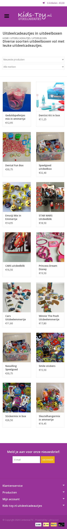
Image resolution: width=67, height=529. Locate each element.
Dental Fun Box (14, 165)
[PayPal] (53, 524)
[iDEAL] (45, 524)
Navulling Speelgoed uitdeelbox (11, 367)
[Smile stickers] (50, 347)
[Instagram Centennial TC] (36, 470)
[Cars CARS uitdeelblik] (17, 247)
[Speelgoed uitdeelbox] (50, 147)
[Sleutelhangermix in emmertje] (50, 397)
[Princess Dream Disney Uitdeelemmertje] (50, 247)
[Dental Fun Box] (17, 147)
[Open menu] (6, 15)
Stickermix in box (15, 416)
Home (6, 38)
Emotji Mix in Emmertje (13, 217)
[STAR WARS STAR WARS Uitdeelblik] (50, 197)
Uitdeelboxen (39, 38)
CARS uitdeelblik (15, 265)
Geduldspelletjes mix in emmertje (15, 117)
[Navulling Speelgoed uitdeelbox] (17, 347)
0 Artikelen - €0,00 (55, 3)
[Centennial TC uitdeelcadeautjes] (40, 16)
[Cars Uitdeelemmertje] (17, 297)
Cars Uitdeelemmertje (15, 317)
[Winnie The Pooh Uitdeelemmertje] (50, 297)
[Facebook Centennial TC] (30, 470)
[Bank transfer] (38, 524)
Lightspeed (53, 519)
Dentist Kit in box (49, 115)
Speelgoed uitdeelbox (45, 167)
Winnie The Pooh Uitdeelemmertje (49, 317)
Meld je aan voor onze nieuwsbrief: (33, 452)
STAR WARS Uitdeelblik (45, 217)
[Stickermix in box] (17, 397)
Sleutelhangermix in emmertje (49, 417)
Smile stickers (47, 366)
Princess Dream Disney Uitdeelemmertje (49, 267)
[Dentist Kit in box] (50, 97)
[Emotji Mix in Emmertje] (17, 197)
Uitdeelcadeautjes (20, 38)
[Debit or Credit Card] (60, 524)
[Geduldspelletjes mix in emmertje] (17, 97)
